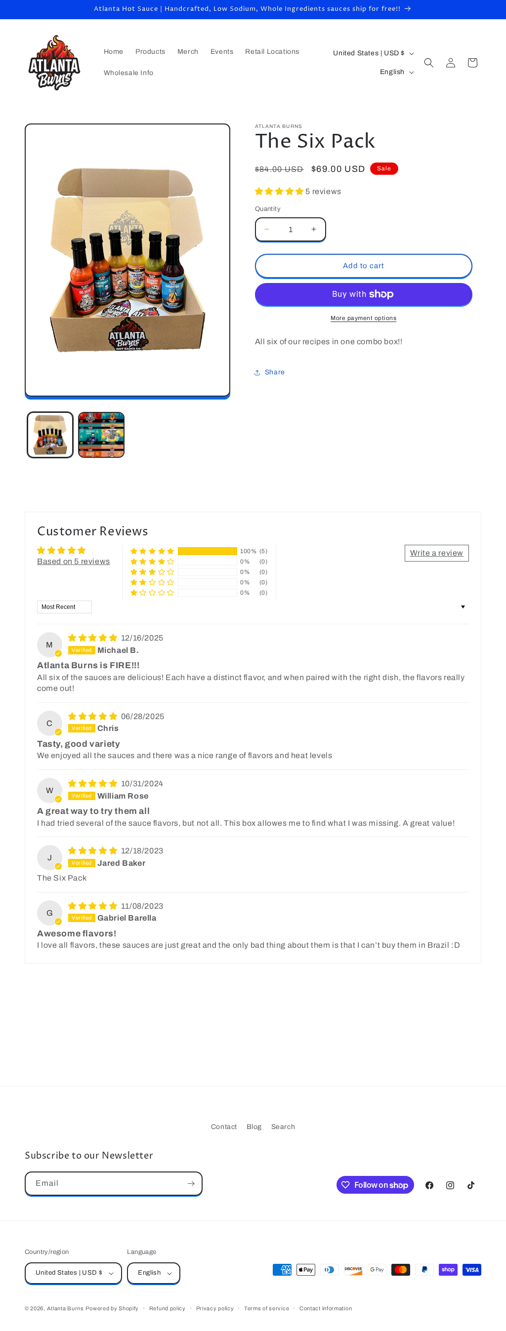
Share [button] (275, 372)
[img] (93, 638)
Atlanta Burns (65, 1308)
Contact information (325, 1308)
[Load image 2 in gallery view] (101, 435)
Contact (224, 1126)
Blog (254, 1126)
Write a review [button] (437, 553)
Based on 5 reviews (73, 561)
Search (283, 1126)
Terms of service (266, 1308)
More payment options (363, 318)
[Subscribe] (191, 1183)
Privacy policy (215, 1308)
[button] (429, 63)
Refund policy (167, 1308)
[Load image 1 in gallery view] (50, 435)
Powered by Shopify (112, 1308)
